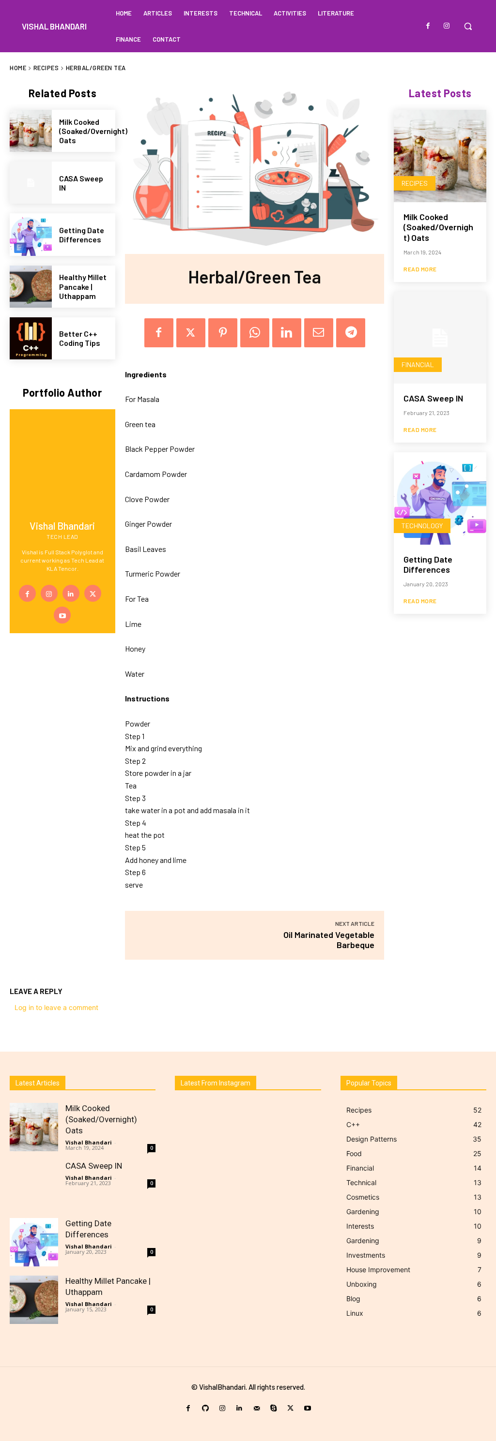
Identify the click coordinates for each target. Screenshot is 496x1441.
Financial (418, 364)
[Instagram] (446, 26)
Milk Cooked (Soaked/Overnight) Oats (93, 131)
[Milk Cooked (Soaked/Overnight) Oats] (31, 131)
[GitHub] (205, 1408)
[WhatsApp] (254, 332)
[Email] (318, 332)
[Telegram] (350, 332)
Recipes (46, 68)
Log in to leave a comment (56, 1007)
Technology (422, 525)
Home (18, 68)
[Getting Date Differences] (31, 234)
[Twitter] (92, 593)
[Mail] (256, 1408)
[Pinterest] (222, 332)
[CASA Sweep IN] (31, 183)
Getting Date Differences (81, 234)
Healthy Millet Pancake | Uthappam (83, 286)
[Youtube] (62, 615)
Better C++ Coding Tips (79, 338)
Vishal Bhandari (88, 1142)
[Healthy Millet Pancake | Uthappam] (31, 287)
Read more (420, 269)
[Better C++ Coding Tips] (31, 338)
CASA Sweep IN (81, 183)
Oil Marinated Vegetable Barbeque (328, 939)
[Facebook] (428, 26)
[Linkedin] (70, 593)
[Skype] (273, 1408)
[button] (468, 26)
